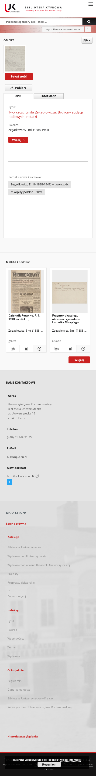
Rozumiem (49, 764)
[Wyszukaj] (89, 21)
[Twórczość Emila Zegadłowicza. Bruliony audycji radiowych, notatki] (15, 58)
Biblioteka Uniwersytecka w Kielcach (31, 698)
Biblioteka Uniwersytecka (24, 547)
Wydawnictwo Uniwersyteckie (26, 556)
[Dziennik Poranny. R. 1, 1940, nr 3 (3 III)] (26, 292)
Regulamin (14, 681)
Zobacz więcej (16, 596)
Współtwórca (15, 638)
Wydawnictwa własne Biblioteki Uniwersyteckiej (38, 565)
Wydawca (13, 656)
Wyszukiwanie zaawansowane (63, 29)
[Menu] (90, 3)
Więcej (79, 360)
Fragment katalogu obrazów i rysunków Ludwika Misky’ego (66, 319)
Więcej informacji (70, 759)
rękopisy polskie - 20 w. (26, 192)
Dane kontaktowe (19, 690)
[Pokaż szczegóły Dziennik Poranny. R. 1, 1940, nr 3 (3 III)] (39, 349)
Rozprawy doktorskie (21, 583)
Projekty (12, 574)
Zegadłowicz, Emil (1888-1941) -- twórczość (40, 184)
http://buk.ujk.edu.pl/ (21, 476)
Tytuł (10, 621)
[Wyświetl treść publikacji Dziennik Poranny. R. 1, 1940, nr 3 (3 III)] (26, 349)
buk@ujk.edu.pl (17, 457)
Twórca (12, 630)
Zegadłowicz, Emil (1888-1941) (28, 130)
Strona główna (16, 524)
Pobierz (20, 88)
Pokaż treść (19, 76)
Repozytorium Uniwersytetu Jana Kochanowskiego (40, 707)
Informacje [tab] (48, 96)
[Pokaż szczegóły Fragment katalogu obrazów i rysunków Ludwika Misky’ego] (82, 349)
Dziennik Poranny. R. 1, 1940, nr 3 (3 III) (24, 317)
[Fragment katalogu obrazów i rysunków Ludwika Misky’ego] (70, 292)
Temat (11, 647)
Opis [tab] (18, 96)
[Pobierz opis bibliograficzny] (12, 349)
